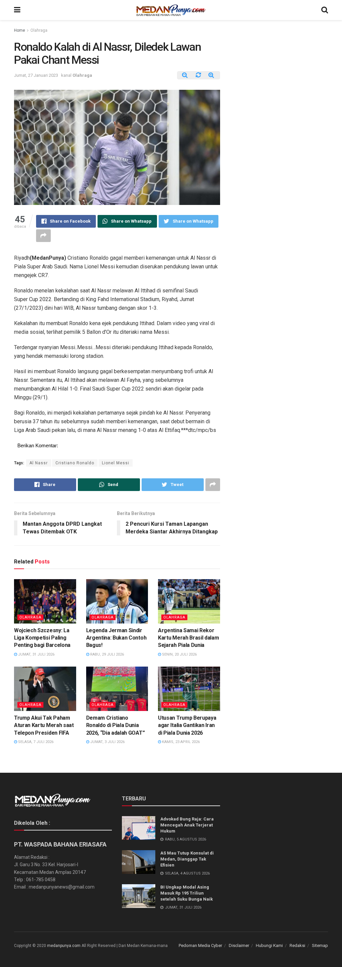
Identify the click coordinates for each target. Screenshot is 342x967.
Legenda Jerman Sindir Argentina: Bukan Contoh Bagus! (116, 638)
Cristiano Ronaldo (74, 463)
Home (19, 30)
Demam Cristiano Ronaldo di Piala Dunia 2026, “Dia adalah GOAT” (115, 725)
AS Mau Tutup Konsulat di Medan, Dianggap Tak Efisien (187, 859)
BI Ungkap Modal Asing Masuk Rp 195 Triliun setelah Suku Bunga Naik (186, 893)
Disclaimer (239, 945)
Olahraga (38, 30)
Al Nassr (38, 463)
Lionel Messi (115, 463)
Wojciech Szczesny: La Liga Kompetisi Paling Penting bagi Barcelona (42, 638)
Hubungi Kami (269, 945)
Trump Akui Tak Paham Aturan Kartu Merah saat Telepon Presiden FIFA (44, 725)
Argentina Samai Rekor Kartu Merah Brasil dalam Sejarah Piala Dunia (188, 638)
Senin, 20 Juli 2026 (179, 654)
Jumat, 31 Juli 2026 (35, 654)
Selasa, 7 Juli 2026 (35, 742)
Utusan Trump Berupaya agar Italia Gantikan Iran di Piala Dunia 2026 (187, 725)
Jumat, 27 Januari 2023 (36, 75)
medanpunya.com (63, 945)
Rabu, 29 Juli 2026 (106, 654)
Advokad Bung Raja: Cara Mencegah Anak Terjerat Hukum (187, 824)
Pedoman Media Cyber (200, 945)
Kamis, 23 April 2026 (180, 742)
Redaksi (297, 945)
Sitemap (320, 945)
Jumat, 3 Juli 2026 (107, 742)
